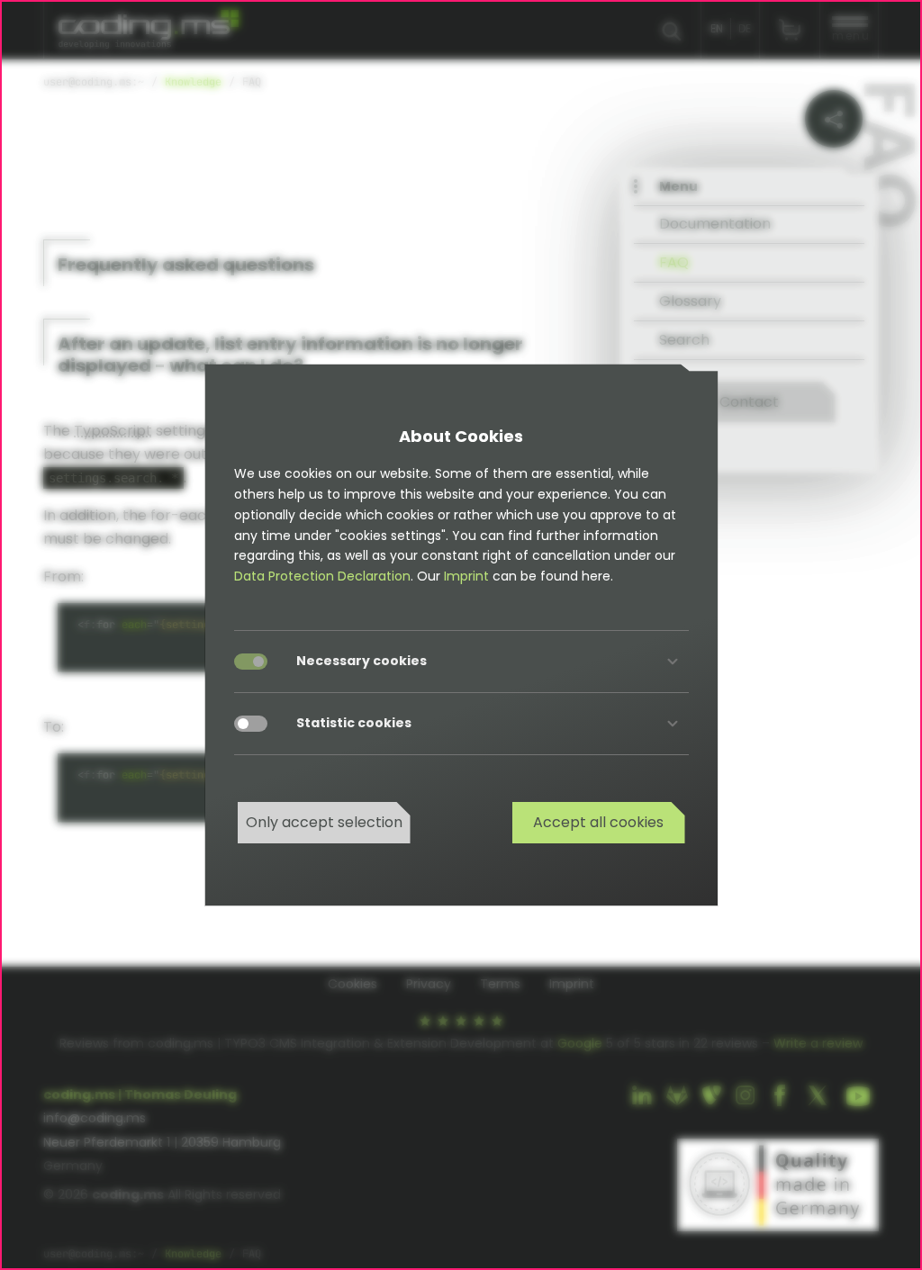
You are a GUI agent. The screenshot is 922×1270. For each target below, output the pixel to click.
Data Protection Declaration (322, 576)
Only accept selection (324, 822)
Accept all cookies (598, 822)
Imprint (466, 576)
